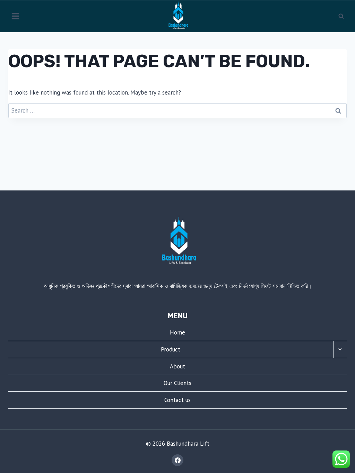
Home (177, 332)
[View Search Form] (341, 16)
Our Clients (177, 383)
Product (170, 349)
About (177, 366)
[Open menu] (15, 16)
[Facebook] (177, 460)
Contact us (177, 400)
